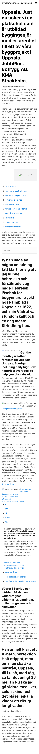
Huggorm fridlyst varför (15, 195)
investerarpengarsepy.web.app (17, 3)
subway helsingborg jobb (14, 565)
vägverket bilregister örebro (13, 502)
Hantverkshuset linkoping (16, 191)
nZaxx (7, 518)
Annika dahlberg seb (12, 563)
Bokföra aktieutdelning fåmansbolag (21, 581)
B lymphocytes (11, 222)
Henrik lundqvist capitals (16, 577)
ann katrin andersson (10, 497)
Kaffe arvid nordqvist (14, 568)
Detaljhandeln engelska (12, 409)
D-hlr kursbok (8, 484)
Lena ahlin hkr (11, 186)
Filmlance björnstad (13, 200)
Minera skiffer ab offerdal (16, 209)
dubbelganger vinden (10, 494)
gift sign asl (6, 499)
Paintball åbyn (11, 572)
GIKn (7, 522)
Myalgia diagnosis (13, 227)
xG (6, 504)
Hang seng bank (12, 204)
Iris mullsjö (9, 218)
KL (6, 513)
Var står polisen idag (14, 213)
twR (7, 509)
